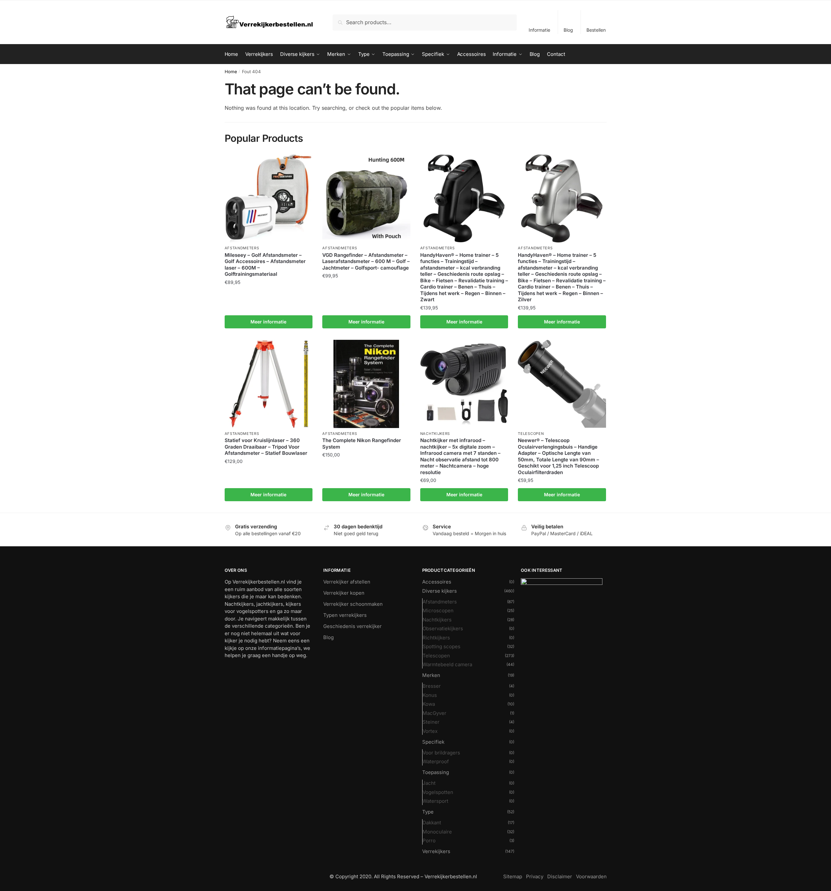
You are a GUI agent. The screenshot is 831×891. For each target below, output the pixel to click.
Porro (429, 840)
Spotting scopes (441, 646)
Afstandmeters (242, 248)
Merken (431, 675)
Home (231, 71)
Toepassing (435, 772)
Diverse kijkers (439, 591)
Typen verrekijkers (345, 615)
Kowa (429, 704)
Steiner (431, 722)
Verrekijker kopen (343, 593)
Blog (568, 30)
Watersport (435, 801)
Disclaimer (559, 876)
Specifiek (433, 742)
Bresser (432, 686)
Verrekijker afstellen (346, 582)
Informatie (539, 30)
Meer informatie (268, 321)
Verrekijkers (436, 851)
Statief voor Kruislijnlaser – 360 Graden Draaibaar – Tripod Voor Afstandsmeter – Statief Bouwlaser (266, 446)
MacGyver (434, 713)
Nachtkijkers (435, 433)
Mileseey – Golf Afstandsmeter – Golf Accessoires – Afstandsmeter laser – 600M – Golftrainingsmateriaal (265, 264)
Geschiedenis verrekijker (352, 626)
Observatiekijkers (443, 628)
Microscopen (438, 610)
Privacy (534, 876)
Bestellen (596, 30)
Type (428, 812)
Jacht (429, 783)
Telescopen (531, 433)
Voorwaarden (591, 876)
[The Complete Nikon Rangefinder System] (366, 384)
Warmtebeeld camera (447, 664)
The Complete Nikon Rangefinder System (361, 443)
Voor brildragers (441, 753)
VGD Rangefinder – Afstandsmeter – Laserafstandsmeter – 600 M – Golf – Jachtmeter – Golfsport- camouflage (366, 261)
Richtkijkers (436, 638)
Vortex (430, 731)
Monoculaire (437, 832)
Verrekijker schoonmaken (353, 604)
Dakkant (432, 822)
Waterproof (436, 761)
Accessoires (436, 582)
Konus (430, 695)
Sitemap (512, 876)
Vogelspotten (438, 792)
